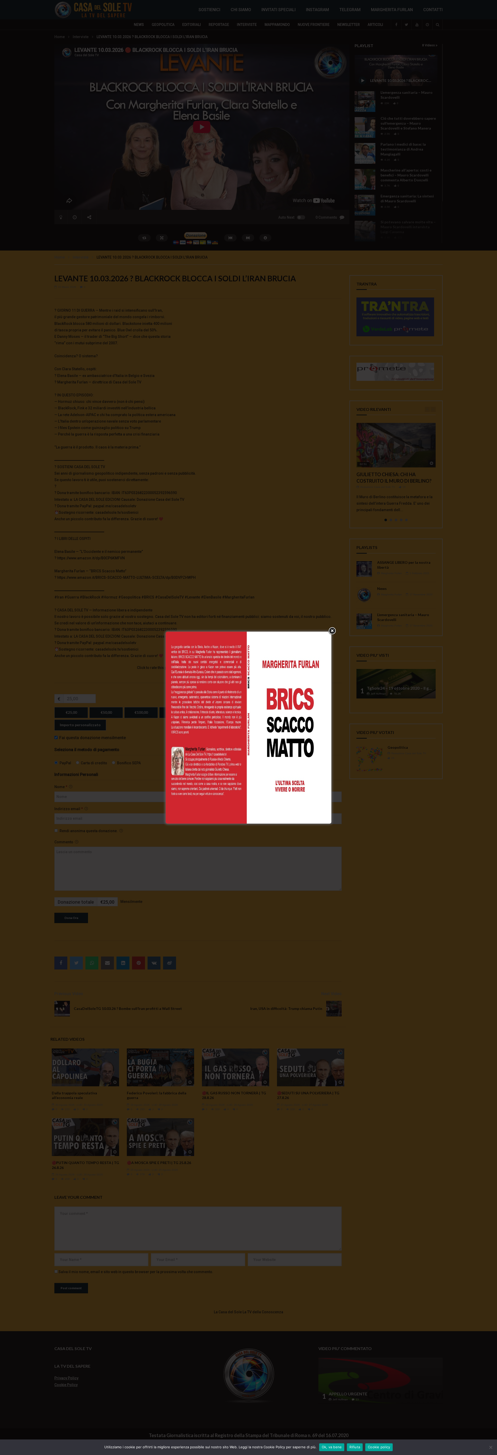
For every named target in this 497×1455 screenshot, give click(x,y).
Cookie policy (379, 1447)
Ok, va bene (332, 1447)
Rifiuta (354, 1447)
